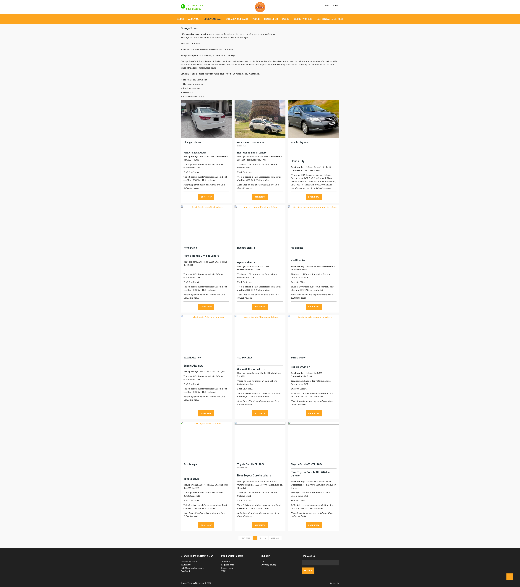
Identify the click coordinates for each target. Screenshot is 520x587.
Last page (275, 538)
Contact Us (271, 18)
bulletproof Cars (237, 18)
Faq (263, 561)
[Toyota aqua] (206, 441)
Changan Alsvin (192, 142)
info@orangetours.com (192, 568)
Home (180, 18)
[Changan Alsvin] (206, 119)
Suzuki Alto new (192, 357)
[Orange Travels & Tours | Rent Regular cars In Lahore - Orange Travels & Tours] (260, 7)
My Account (331, 5)
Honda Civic (190, 247)
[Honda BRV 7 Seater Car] (260, 119)
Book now (206, 197)
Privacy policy (268, 564)
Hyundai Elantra (246, 247)
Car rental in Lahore (329, 18)
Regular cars (227, 564)
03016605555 (187, 564)
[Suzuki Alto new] (206, 334)
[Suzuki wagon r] (313, 334)
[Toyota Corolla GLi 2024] (260, 441)
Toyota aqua (190, 464)
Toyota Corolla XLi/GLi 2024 (306, 464)
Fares (285, 18)
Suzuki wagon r (299, 357)
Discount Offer (302, 18)
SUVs (224, 571)
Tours (255, 18)
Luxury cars (227, 568)
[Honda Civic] (206, 224)
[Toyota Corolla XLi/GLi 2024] (313, 441)
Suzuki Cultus (245, 357)
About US (193, 18)
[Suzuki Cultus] (260, 334)
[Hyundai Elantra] (260, 224)
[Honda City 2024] (313, 119)
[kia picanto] (313, 224)
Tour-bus (225, 561)
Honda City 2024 (300, 142)
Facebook (185, 571)
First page (245, 538)
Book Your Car (212, 18)
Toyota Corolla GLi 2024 (250, 464)
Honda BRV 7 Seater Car (250, 142)
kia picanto (297, 247)
